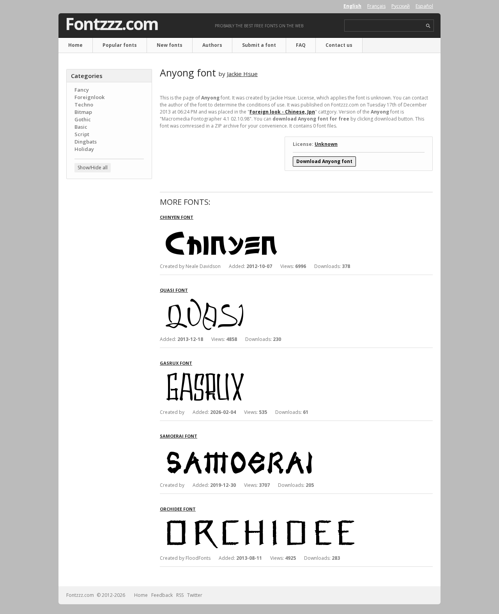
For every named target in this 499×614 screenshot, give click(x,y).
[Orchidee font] (277, 519)
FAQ (301, 45)
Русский (400, 6)
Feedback (162, 595)
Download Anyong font (324, 161)
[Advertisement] (109, 310)
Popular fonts (120, 45)
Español (424, 6)
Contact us (339, 45)
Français (376, 6)
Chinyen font (176, 217)
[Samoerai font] (277, 446)
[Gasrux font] (277, 373)
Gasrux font (176, 363)
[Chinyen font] (277, 227)
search (428, 26)
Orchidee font (178, 509)
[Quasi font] (277, 300)
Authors (212, 45)
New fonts (169, 45)
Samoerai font (178, 436)
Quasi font (174, 290)
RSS (180, 595)
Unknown (326, 144)
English (352, 6)
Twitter (194, 595)
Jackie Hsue (242, 74)
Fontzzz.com (111, 24)
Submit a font (259, 45)
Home (75, 45)
